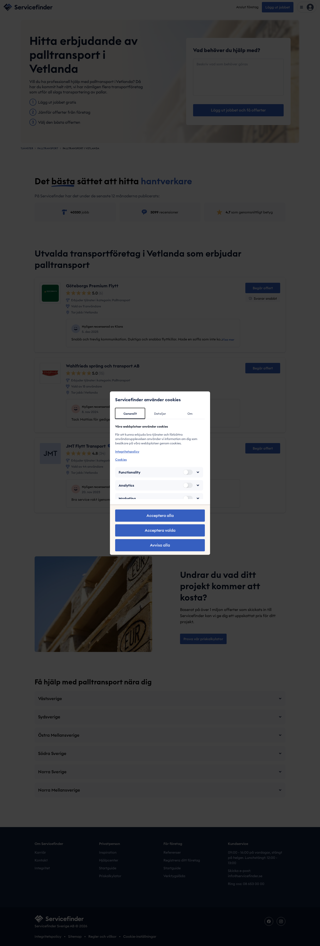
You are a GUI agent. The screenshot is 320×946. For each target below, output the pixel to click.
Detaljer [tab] (160, 414)
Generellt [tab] (130, 414)
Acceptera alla (160, 515)
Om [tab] (189, 414)
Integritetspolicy (127, 452)
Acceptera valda (160, 530)
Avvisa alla (160, 545)
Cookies (121, 460)
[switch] (188, 472)
